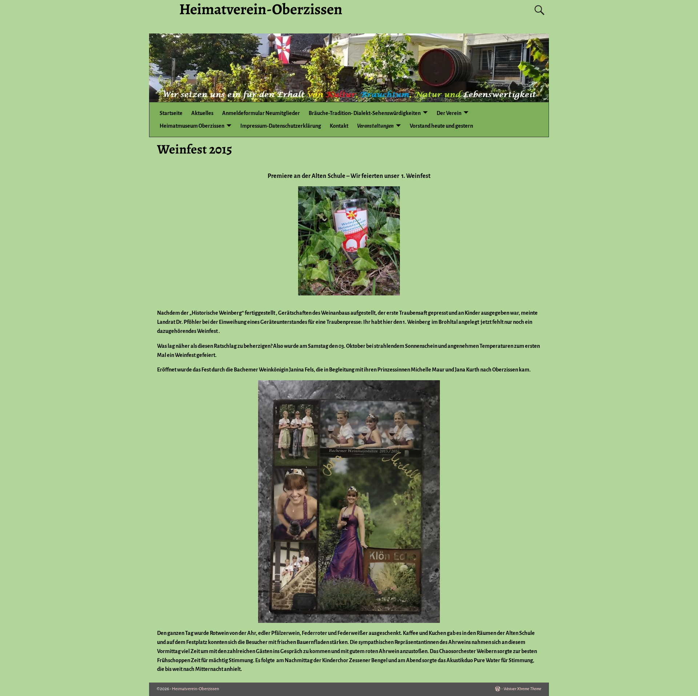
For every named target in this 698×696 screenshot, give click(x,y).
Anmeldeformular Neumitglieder (261, 113)
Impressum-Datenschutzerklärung (280, 126)
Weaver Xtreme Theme (522, 689)
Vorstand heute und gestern (441, 126)
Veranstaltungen (375, 126)
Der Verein (449, 113)
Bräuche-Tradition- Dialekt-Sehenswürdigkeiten (365, 113)
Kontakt (339, 126)
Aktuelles (202, 113)
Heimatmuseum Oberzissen (192, 126)
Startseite (171, 113)
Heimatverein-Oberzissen (195, 689)
